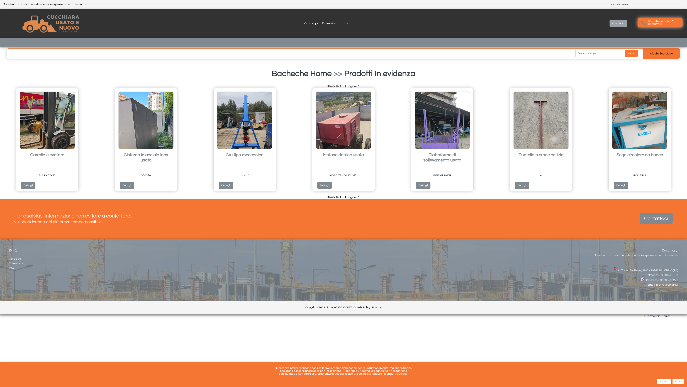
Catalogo (311, 23)
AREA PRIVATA (618, 4)
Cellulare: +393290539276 (661, 280)
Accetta (664, 381)
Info (346, 23)
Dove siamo (330, 23)
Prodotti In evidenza (379, 74)
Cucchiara (670, 250)
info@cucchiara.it (667, 284)
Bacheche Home (302, 74)
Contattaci (618, 23)
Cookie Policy (362, 307)
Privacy (377, 307)
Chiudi (678, 381)
